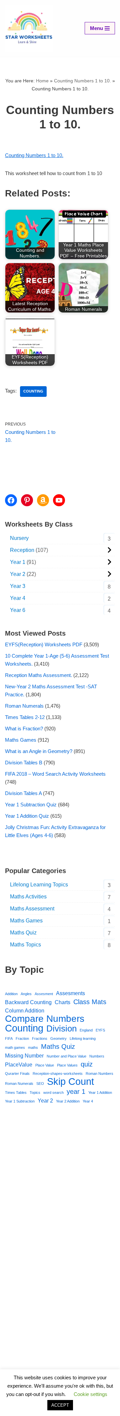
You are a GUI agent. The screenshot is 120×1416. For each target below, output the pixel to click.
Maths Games (20, 740)
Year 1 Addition (100, 1093)
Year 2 (17, 574)
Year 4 (17, 598)
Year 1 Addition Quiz (27, 816)
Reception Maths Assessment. (38, 675)
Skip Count (70, 1082)
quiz (87, 1064)
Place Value (44, 1065)
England (86, 1030)
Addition (11, 994)
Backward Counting (28, 1002)
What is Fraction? (24, 728)
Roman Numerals (24, 706)
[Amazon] (43, 500)
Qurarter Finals (17, 1074)
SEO (40, 1084)
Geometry (58, 1038)
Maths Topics (25, 944)
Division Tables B (23, 762)
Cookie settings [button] (90, 1394)
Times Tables (16, 1093)
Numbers (96, 1056)
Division (61, 1028)
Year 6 (17, 610)
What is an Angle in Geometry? (38, 751)
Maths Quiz (23, 932)
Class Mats (89, 1001)
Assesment (44, 994)
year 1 (76, 1091)
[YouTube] (59, 500)
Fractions (39, 1038)
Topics (35, 1093)
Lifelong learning (83, 1038)
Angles (26, 994)
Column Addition (24, 1010)
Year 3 (17, 586)
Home (42, 80)
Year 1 (17, 562)
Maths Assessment (32, 908)
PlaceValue (18, 1064)
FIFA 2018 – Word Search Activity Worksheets (55, 774)
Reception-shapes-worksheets (58, 1074)
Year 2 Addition (68, 1101)
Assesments (70, 993)
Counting (33, 391)
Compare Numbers (44, 1019)
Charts (62, 1002)
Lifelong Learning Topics (39, 884)
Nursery (19, 538)
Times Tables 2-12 (25, 717)
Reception (22, 550)
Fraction (22, 1038)
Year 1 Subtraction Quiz (31, 804)
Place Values (67, 1065)
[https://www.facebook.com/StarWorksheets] (11, 500)
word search (53, 1093)
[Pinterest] (27, 500)
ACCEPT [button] (60, 1405)
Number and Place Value (66, 1056)
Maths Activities (28, 896)
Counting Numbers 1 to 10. (82, 80)
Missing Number (24, 1055)
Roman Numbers (99, 1074)
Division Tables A (23, 793)
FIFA (9, 1038)
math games (15, 1047)
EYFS (100, 1030)
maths (33, 1047)
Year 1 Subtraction (20, 1101)
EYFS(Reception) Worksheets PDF (43, 644)
